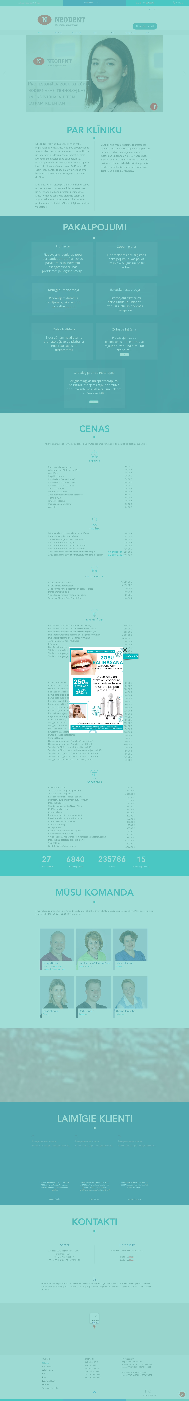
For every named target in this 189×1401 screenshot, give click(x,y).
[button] (125, 650)
